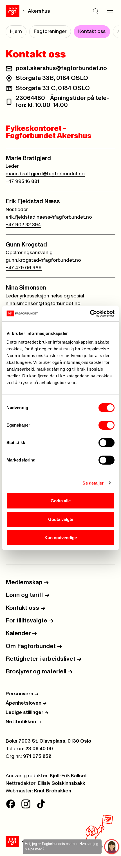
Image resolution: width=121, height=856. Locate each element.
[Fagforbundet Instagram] (26, 804)
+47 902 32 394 (23, 224)
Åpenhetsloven (26, 703)
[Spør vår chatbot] (112, 847)
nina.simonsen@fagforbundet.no (43, 303)
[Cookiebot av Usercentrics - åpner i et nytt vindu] (90, 313)
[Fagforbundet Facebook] (11, 804)
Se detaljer (93, 483)
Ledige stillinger (27, 712)
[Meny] (109, 11)
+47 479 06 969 (24, 267)
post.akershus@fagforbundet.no (61, 68)
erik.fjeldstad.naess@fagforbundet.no (49, 217)
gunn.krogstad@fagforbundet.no (43, 260)
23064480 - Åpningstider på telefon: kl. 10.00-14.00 (62, 101)
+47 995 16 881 (22, 181)
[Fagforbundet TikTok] (41, 804)
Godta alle (61, 500)
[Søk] (95, 11)
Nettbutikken (23, 721)
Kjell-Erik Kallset (68, 775)
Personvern (22, 693)
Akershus (39, 11)
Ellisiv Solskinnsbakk (61, 783)
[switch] (106, 425)
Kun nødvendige (60, 537)
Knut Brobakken (52, 791)
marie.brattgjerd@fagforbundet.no (45, 173)
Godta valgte (60, 519)
